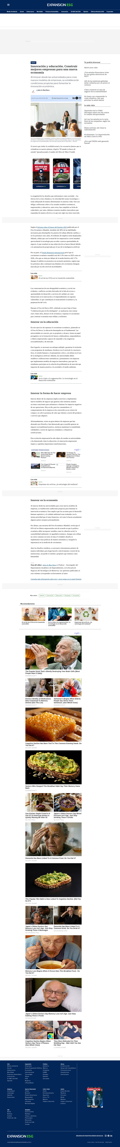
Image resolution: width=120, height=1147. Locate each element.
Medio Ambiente (12, 11)
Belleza (63, 1099)
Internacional (29, 1072)
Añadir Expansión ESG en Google (60, 98)
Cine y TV (46, 1097)
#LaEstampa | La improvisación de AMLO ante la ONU (97, 135)
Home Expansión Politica (33, 1068)
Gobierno (46, 1066)
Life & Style (46, 1089)
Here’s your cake (91, 68)
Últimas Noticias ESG (97, 11)
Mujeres (27, 1080)
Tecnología (28, 1074)
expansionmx (105, 1136)
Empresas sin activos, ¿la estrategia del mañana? (58, 484)
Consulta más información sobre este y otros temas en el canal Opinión (56, 579)
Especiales (11, 1097)
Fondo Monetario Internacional (53, 252)
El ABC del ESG (76, 11)
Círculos (63, 1095)
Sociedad (46, 1078)
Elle (8, 1110)
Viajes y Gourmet (48, 1101)
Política (45, 1064)
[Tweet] (76, 98)
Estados (45, 1074)
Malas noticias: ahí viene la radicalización (95, 129)
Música (45, 1099)
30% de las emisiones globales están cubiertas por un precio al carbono (97, 83)
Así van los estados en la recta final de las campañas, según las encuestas (97, 121)
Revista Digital (30, 1103)
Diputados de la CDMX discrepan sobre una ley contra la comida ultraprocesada (96, 112)
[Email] (80, 98)
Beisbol (27, 1093)
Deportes (46, 1095)
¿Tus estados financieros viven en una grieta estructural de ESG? (96, 74)
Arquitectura (65, 1072)
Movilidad (40, 11)
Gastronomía (29, 1111)
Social (22, 11)
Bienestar (28, 1120)
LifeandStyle (29, 1082)
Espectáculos (65, 1091)
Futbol (27, 1091)
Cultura (63, 1103)
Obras (27, 1076)
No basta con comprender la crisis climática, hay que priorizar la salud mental (95, 98)
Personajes (29, 1118)
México (45, 1068)
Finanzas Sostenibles (52, 11)
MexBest (27, 1110)
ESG (8, 1064)
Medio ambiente (12, 1066)
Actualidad (10, 1091)
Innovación (64, 11)
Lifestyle (28, 1101)
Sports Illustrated (30, 1089)
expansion (111, 1136)
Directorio (108, 1142)
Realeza (63, 1093)
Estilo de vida (11, 1118)
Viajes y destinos (30, 1116)
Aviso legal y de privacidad (95, 1142)
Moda (62, 1097)
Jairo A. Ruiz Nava (49, 565)
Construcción (65, 1066)
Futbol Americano (31, 1095)
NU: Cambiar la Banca (95, 1084)
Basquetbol (29, 1097)
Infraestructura (66, 1070)
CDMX (45, 1072)
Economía (28, 1070)
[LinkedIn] (73, 98)
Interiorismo (65, 1074)
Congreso (46, 1070)
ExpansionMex (108, 1136)
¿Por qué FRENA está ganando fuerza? (96, 142)
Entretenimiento (48, 1093)
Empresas (28, 1066)
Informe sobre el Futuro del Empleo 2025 (52, 227)
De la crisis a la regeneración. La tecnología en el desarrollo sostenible (58, 379)
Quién (62, 1089)
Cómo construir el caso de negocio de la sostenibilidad (95, 91)
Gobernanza (30, 11)
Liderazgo (10, 1093)
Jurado (27, 1124)
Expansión (110, 11)
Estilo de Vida (29, 1122)
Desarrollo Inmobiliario (68, 1068)
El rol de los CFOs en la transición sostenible (56, 278)
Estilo (45, 1091)
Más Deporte (29, 1099)
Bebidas (27, 1113)
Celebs (9, 1116)
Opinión (85, 11)
